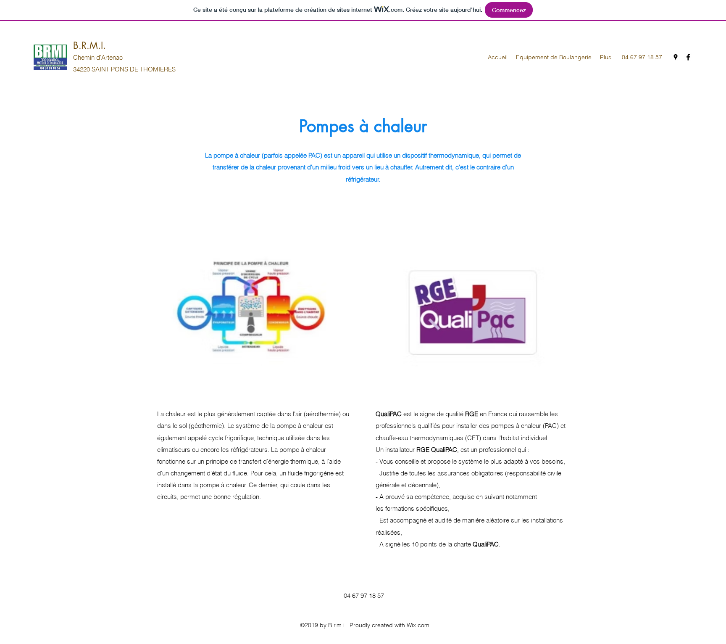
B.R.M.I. (89, 45)
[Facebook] (688, 57)
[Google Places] (675, 57)
